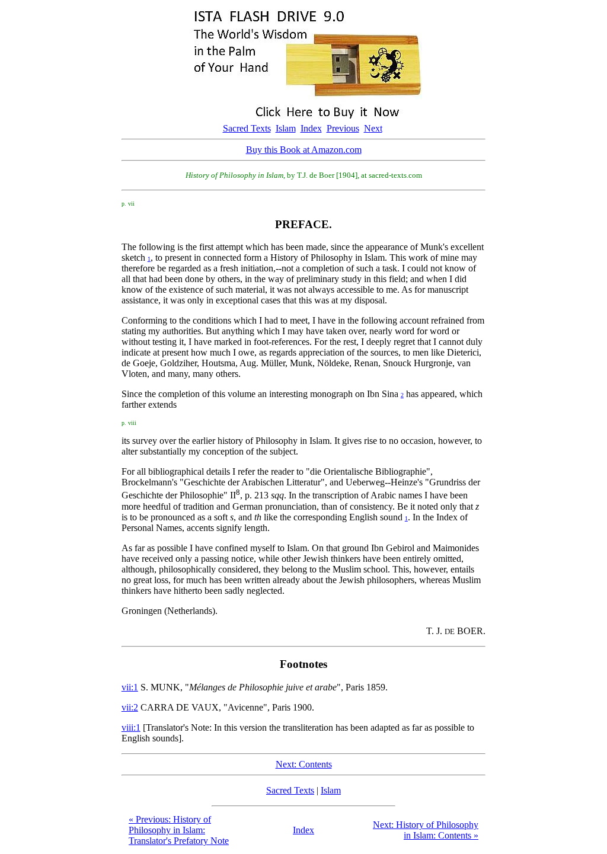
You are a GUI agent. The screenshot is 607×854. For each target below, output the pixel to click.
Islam (286, 128)
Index (311, 128)
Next (373, 128)
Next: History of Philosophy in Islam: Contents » (425, 830)
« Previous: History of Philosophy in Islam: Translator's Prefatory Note (179, 830)
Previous (343, 128)
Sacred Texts (247, 128)
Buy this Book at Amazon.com (304, 150)
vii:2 (130, 707)
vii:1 (130, 687)
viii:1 (131, 727)
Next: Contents (304, 764)
